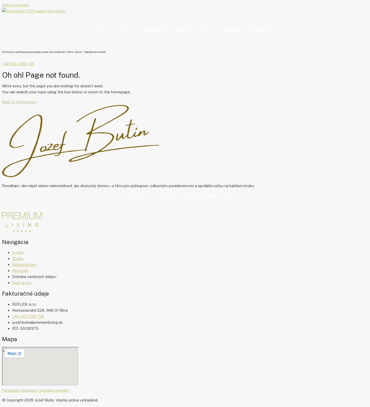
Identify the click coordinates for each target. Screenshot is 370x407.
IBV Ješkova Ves (260, 30)
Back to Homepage (19, 102)
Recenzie (185, 30)
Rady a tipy (125, 30)
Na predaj (229, 30)
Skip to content (15, 5)
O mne (101, 30)
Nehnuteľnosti (156, 30)
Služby (207, 30)
